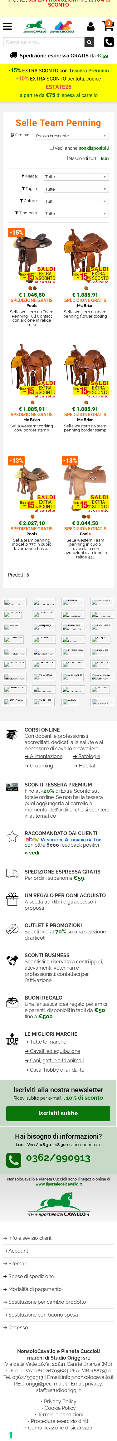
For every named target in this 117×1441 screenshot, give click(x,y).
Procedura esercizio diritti (60, 1421)
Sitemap (17, 1264)
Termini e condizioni (60, 1415)
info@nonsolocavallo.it (88, 1377)
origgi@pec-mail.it (46, 1384)
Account (18, 1251)
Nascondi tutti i (89, 158)
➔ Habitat (84, 766)
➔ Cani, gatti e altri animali (54, 1061)
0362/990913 (27, 1377)
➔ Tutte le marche (45, 1042)
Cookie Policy (60, 1408)
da (64, 56)
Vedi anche (82, 148)
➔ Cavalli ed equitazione (52, 1051)
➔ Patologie (86, 756)
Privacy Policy (60, 1401)
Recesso (18, 1328)
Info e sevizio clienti (30, 1238)
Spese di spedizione (31, 1276)
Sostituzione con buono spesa (43, 1315)
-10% (22, 78)
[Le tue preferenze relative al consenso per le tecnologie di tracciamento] (11, 1435)
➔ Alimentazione (43, 756)
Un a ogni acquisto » (58, 11)
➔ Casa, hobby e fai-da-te (54, 1070)
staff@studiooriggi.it (58, 1390)
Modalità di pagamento (35, 1289)
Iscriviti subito (58, 1113)
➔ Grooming (39, 766)
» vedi (32, 853)
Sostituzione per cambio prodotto (47, 1302)
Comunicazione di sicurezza (60, 1428)
